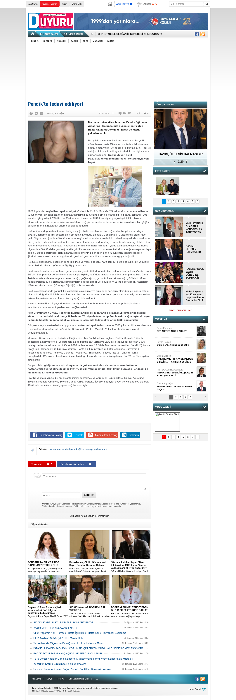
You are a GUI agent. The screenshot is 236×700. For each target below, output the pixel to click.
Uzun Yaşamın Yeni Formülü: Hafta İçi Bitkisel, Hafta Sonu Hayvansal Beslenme (79, 632)
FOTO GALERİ (162, 171)
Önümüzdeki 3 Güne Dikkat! (180, 154)
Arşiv (64, 4)
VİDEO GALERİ (163, 407)
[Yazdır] (129, 113)
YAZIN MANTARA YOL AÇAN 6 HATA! (55, 627)
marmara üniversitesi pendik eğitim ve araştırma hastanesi (78, 449)
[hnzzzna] (167, 186)
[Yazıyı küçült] (138, 113)
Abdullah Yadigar (165, 343)
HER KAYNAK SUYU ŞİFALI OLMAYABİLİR (58, 637)
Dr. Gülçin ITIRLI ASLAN (169, 357)
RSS (96, 679)
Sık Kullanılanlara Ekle (79, 679)
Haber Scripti (194, 689)
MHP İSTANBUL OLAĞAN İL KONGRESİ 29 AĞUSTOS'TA (130, 32)
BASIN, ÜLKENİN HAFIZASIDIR (193, 249)
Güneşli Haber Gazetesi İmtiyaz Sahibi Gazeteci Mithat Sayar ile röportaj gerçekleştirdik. (130, 567)
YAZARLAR (161, 319)
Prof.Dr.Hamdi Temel (173, 386)
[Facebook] (31, 113)
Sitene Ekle (77, 4)
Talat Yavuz (166, 329)
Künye (49, 679)
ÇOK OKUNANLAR (165, 211)
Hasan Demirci (174, 372)
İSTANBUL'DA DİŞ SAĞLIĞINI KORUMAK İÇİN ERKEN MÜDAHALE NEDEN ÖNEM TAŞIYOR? (88, 648)
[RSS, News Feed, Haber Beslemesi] (202, 34)
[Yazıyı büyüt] (146, 113)
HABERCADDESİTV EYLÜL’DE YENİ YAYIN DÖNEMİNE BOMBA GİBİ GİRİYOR (195, 273)
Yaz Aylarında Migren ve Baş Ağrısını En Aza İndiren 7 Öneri (68, 643)
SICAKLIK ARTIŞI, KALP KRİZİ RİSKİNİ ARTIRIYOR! (63, 622)
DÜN (190, 310)
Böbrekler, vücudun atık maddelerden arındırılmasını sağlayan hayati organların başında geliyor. (129, 612)
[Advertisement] (118, 72)
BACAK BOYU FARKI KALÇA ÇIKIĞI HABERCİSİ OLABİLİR (67, 653)
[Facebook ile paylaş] (197, 34)
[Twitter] (36, 113)
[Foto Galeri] (50, 34)
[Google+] (41, 113)
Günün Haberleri (49, 4)
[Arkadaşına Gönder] (125, 113)
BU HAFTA (181, 310)
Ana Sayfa (32, 4)
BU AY (172, 310)
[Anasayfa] (33, 34)
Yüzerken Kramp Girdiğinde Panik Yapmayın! (59, 663)
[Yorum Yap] (120, 113)
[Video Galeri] (74, 34)
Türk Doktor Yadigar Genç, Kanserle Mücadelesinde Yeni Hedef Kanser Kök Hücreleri (83, 658)
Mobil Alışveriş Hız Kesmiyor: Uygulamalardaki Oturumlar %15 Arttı (195, 296)
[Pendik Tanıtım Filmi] (167, 422)
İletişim (61, 679)
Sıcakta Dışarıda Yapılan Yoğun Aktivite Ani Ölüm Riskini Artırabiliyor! (73, 669)
